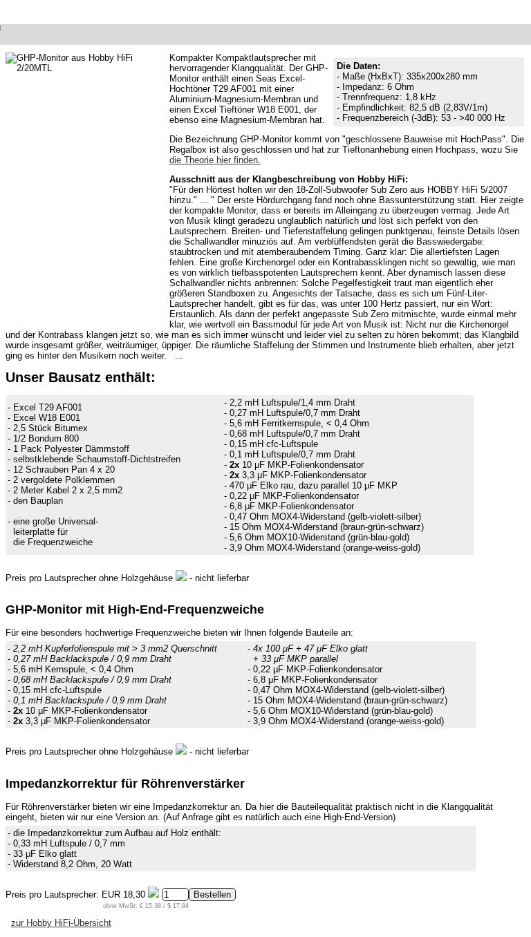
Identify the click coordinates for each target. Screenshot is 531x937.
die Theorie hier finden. (215, 160)
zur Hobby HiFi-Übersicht (61, 923)
